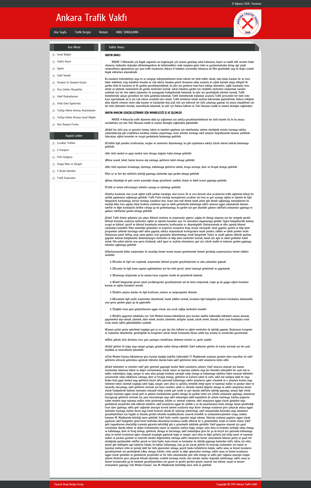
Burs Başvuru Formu (67, 124)
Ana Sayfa (60, 32)
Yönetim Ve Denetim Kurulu (71, 82)
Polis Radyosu (64, 157)
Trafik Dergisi (83, 32)
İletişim (103, 32)
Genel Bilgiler (64, 54)
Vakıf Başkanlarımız (67, 96)
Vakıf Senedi (63, 75)
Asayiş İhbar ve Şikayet (69, 164)
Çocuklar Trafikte (66, 143)
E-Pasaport (63, 150)
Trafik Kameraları (66, 178)
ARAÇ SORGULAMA (127, 32)
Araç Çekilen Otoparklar (69, 89)
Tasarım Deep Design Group (68, 484)
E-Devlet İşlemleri (66, 171)
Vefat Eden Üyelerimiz (69, 103)
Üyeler (60, 68)
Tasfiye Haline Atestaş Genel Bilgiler (76, 117)
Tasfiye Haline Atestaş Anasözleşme (76, 110)
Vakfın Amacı (64, 61)
